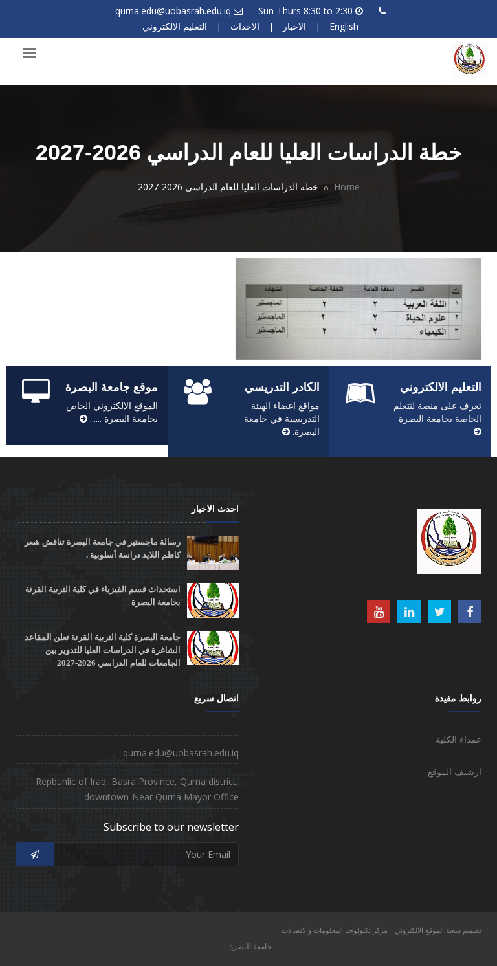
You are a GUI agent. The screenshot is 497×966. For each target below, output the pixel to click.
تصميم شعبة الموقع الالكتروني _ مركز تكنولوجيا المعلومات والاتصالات (381, 930)
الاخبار (294, 26)
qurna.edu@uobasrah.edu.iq (173, 11)
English (344, 26)
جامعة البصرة (250, 946)
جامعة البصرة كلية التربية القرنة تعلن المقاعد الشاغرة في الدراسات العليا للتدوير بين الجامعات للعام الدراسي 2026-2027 (103, 650)
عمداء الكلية (458, 739)
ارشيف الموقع (454, 771)
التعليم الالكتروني (174, 26)
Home (347, 187)
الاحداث (245, 26)
